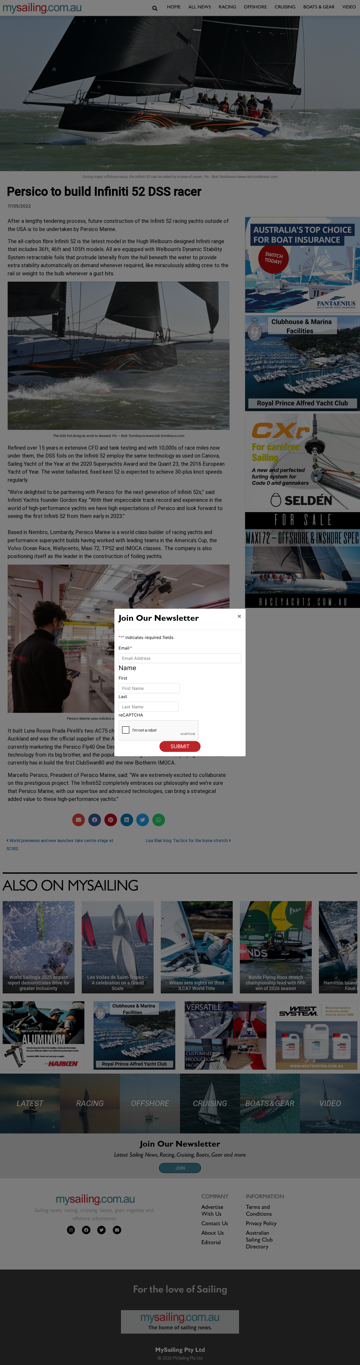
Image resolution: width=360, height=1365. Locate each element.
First (123, 678)
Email (125, 648)
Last (123, 696)
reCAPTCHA (131, 715)
